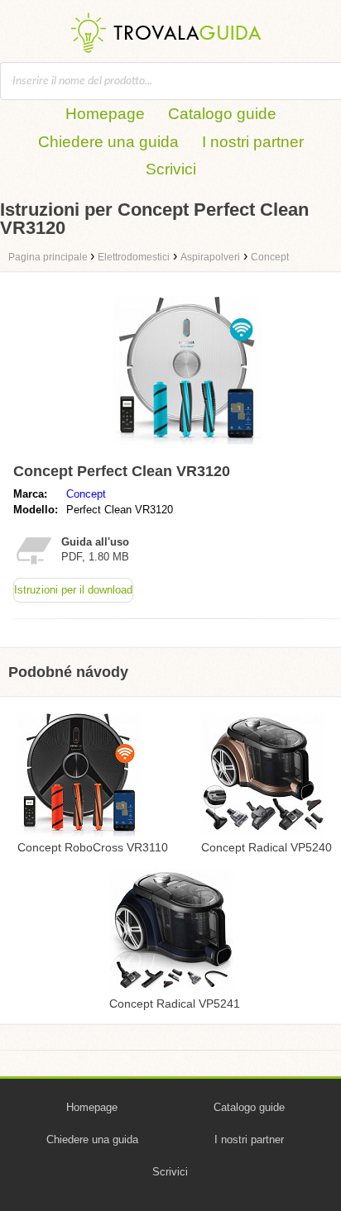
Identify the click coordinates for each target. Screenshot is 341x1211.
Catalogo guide (222, 113)
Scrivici (171, 169)
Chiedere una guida (108, 141)
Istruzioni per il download (73, 590)
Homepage (105, 113)
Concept (86, 494)
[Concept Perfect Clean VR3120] (187, 448)
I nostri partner (253, 141)
